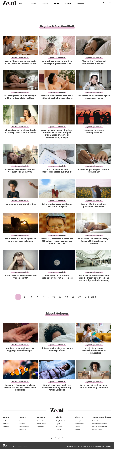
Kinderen (6, 426)
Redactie (70, 446)
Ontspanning (24, 426)
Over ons (77, 446)
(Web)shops (41, 424)
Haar (21, 421)
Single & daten (61, 421)
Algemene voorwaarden (96, 446)
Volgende (89, 297)
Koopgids (80, 3)
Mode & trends (42, 421)
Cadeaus (40, 426)
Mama (21, 3)
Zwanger (6, 424)
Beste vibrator (97, 421)
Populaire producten (101, 417)
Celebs (77, 426)
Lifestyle (68, 3)
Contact (108, 446)
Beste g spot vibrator (99, 426)
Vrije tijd (78, 421)
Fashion (45, 3)
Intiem (58, 429)
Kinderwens (7, 421)
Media (77, 429)
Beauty (33, 3)
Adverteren (84, 446)
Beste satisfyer (97, 429)
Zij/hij (58, 424)
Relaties (59, 426)
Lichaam (22, 429)
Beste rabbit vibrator (99, 424)
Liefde (56, 3)
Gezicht (22, 424)
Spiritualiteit (79, 424)
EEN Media (23, 446)
